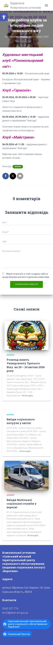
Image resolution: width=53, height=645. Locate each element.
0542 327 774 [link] (10, 608)
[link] (4, 17)
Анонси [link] (18, 166)
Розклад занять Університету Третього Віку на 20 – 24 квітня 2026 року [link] (26, 365)
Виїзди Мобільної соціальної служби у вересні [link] (22, 503)
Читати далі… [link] (27, 395)
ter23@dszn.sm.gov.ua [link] (15, 612)
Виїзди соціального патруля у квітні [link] (21, 421)
